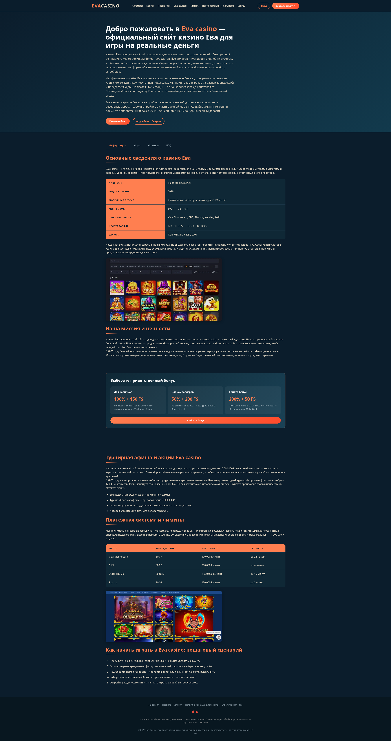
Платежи (194, 5)
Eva (106, 6)
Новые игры (164, 5)
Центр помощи (210, 5)
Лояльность (228, 5)
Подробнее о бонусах (148, 121)
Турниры (150, 5)
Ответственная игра (232, 704)
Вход (264, 5)
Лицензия (154, 704)
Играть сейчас (117, 121)
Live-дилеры (180, 5)
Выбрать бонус (195, 420)
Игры (137, 145)
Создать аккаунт (285, 5)
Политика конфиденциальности (202, 704)
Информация (117, 145)
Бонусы (241, 5)
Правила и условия (172, 704)
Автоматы (137, 5)
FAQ (168, 145)
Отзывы (153, 145)
